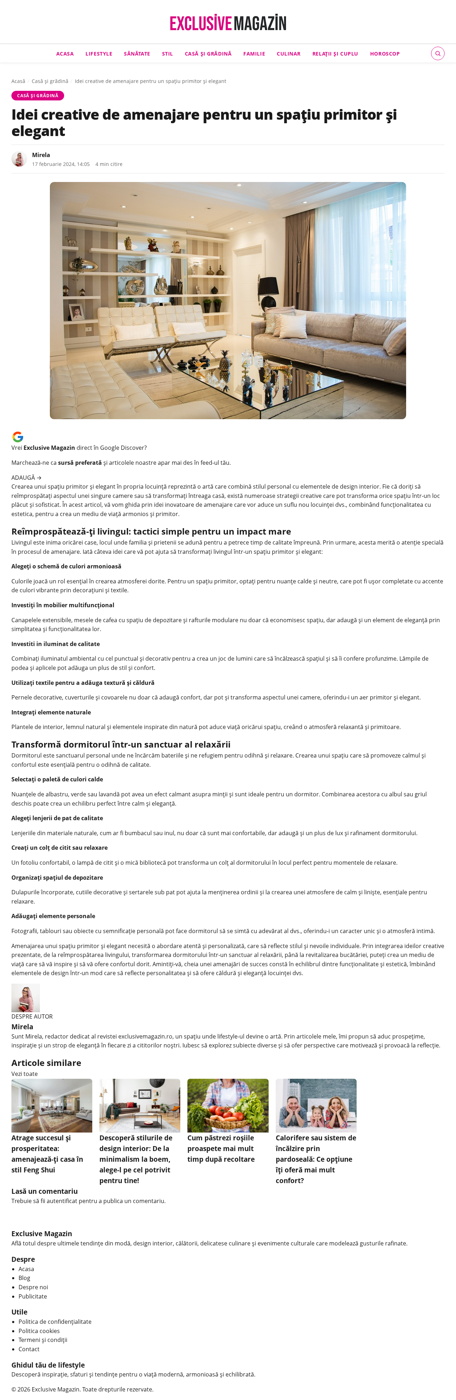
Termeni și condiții (43, 1340)
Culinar (289, 53)
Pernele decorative (36, 697)
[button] (438, 53)
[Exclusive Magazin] (228, 22)
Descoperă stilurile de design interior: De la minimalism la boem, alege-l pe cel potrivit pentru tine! (135, 1159)
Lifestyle (99, 53)
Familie (254, 53)
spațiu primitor (68, 486)
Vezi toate (24, 1074)
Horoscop (385, 53)
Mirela (41, 155)
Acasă (18, 81)
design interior (359, 486)
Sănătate (137, 53)
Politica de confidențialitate (55, 1322)
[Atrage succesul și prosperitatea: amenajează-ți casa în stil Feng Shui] (51, 1106)
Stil (167, 53)
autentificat (62, 1201)
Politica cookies (39, 1331)
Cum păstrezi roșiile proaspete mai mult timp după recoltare (221, 1148)
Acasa (65, 53)
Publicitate (33, 1296)
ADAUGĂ (26, 478)
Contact (29, 1349)
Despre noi (33, 1287)
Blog (24, 1278)
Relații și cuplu (335, 53)
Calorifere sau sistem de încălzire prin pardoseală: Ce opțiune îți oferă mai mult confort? (316, 1159)
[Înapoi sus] (439, 1383)
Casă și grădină (208, 53)
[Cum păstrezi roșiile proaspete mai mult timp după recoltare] (227, 1106)
